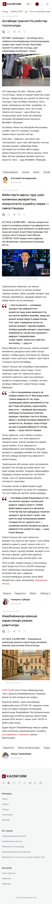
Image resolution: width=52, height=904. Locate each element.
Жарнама (6, 883)
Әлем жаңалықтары (29, 747)
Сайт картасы (8, 873)
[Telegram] (14, 32)
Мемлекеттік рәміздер (13, 846)
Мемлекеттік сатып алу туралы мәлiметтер (23, 857)
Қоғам (25, 172)
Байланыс (6, 878)
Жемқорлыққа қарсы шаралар (16, 851)
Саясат (5, 804)
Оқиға (5, 799)
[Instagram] (3, 32)
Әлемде (6, 820)
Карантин (20, 593)
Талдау (5, 809)
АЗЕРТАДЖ (8, 690)
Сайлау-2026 (16, 11)
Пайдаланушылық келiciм (14, 836)
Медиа (7, 593)
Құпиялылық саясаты (12, 841)
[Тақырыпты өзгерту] (39, 4)
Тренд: (5, 11)
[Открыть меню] (47, 4)
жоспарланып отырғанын (15, 734)
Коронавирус (10, 172)
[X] (24, 32)
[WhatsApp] (8, 32)
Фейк (33, 593)
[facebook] (19, 783)
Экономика (7, 814)
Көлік (36, 172)
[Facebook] (19, 32)
